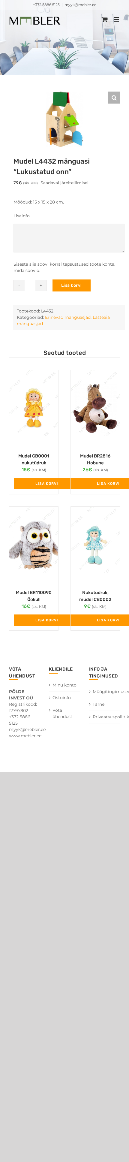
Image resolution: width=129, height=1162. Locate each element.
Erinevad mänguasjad (68, 317)
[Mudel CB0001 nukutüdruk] (33, 408)
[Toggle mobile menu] (117, 19)
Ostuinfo (61, 697)
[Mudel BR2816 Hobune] (95, 408)
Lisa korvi (71, 285)
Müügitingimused (105, 691)
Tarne (98, 704)
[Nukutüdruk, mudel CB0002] (95, 545)
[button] (114, 98)
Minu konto (64, 685)
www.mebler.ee (25, 735)
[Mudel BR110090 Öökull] (33, 545)
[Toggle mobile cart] (105, 19)
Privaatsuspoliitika (105, 717)
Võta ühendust (62, 713)
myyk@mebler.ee (80, 4)
